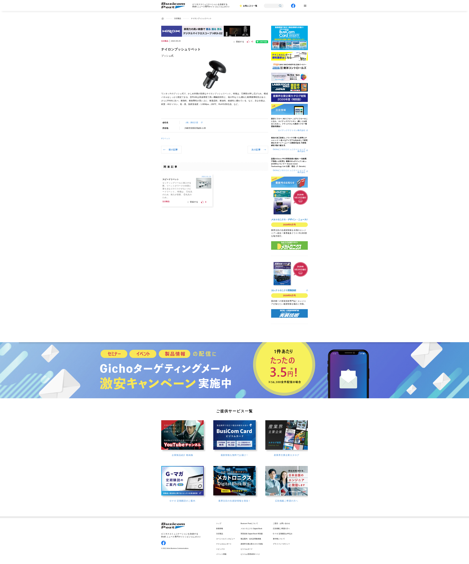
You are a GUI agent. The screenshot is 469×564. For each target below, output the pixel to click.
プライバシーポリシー (281, 544)
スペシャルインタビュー (225, 539)
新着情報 (219, 528)
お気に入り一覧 (250, 6)
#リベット (165, 139)
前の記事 (173, 149)
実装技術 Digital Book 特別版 (252, 534)
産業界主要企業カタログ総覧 (252, 544)
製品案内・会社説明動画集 (251, 539)
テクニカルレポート (224, 544)
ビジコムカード (247, 549)
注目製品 (177, 18)
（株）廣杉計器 (192, 122)
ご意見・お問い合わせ (281, 523)
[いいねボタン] (248, 41)
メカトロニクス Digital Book (251, 528)
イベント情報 (221, 554)
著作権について (279, 539)
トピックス (220, 549)
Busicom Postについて (249, 523)
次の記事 (256, 149)
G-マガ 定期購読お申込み (282, 534)
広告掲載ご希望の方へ (281, 528)
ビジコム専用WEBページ (250, 554)
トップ (218, 523)
